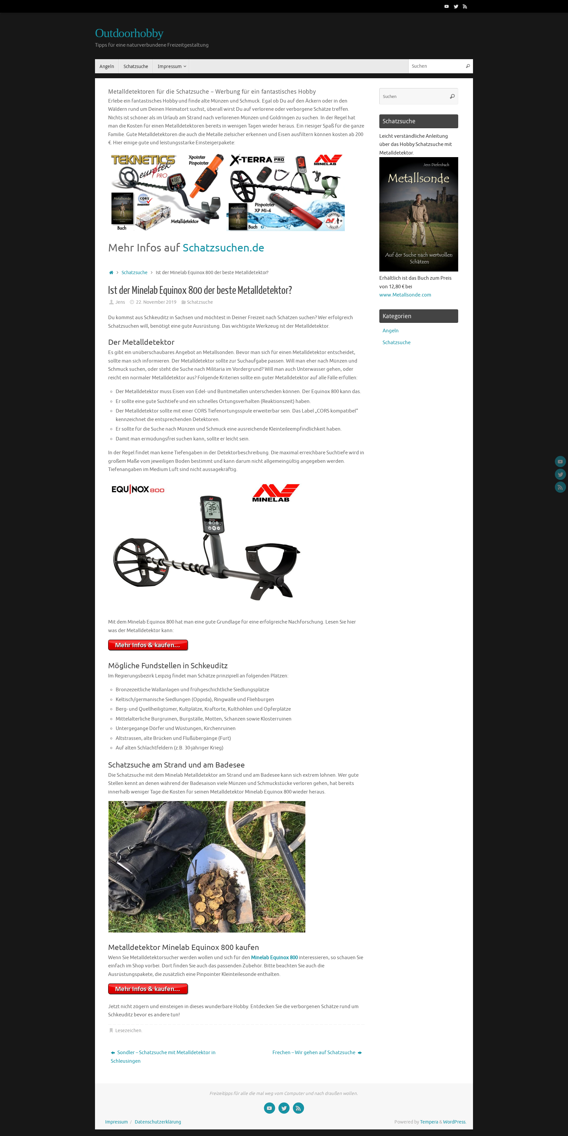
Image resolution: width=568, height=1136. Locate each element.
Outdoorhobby (129, 33)
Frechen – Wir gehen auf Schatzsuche (314, 1053)
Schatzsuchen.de (223, 248)
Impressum (116, 1122)
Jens (120, 302)
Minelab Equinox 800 (274, 958)
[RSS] (465, 6)
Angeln (391, 331)
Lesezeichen (128, 1030)
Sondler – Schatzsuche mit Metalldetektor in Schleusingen (163, 1057)
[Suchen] (467, 66)
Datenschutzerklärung (158, 1122)
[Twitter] (456, 6)
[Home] (111, 272)
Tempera (429, 1122)
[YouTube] (446, 6)
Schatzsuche (135, 272)
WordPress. (454, 1122)
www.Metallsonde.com (405, 295)
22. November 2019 (156, 302)
